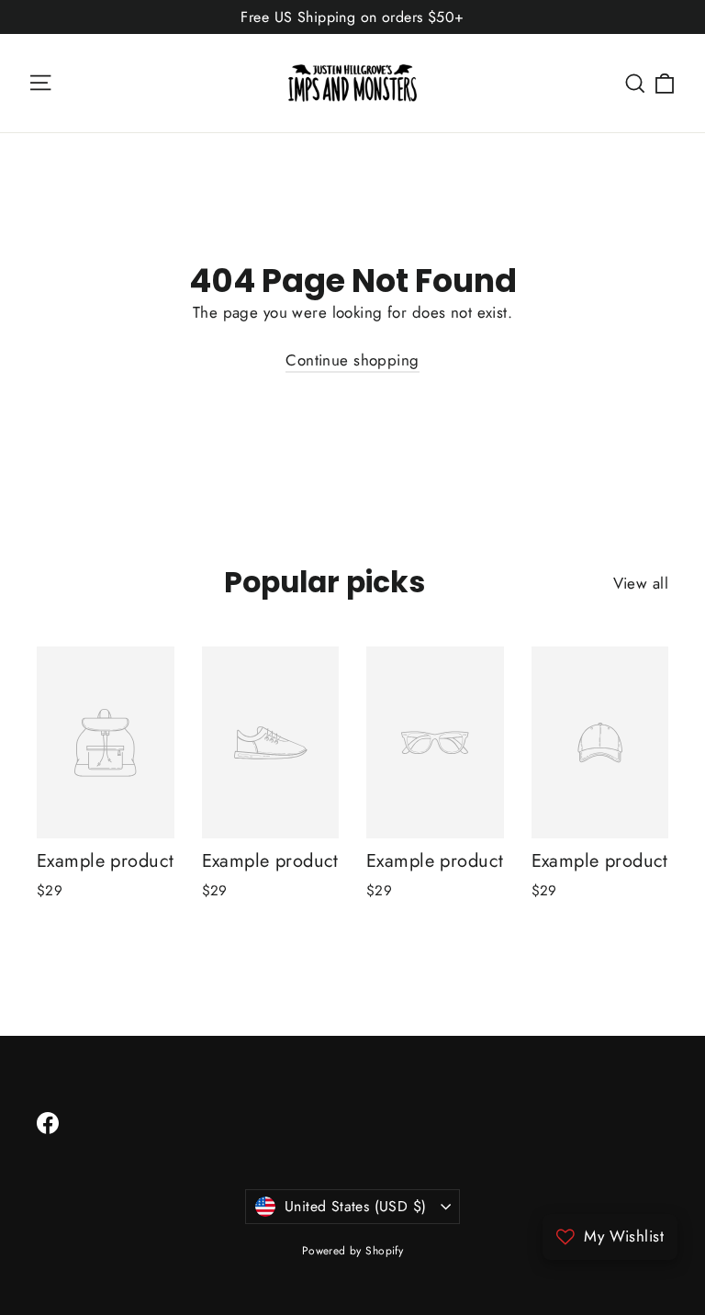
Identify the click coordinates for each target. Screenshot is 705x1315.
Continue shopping (352, 360)
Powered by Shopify (353, 1250)
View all (640, 583)
